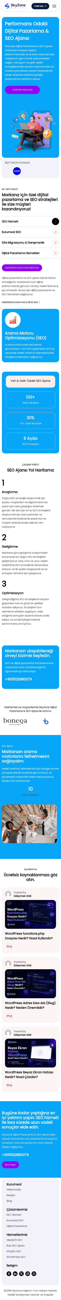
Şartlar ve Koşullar (42, 1295)
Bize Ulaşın (10, 1164)
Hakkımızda (14, 1189)
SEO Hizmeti (14, 1215)
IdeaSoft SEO (14, 1240)
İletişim (11, 1195)
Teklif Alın (38, 6)
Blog (9, 946)
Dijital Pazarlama (17, 1226)
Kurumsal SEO (15, 1220)
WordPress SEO (16, 1257)
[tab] (30, 221)
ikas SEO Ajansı (16, 1245)
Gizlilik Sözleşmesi (18, 1295)
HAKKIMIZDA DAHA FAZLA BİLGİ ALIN (22, 267)
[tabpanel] (30, 335)
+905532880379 (18, 679)
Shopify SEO (14, 1251)
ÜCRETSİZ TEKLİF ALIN (23, 89)
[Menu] (54, 6)
